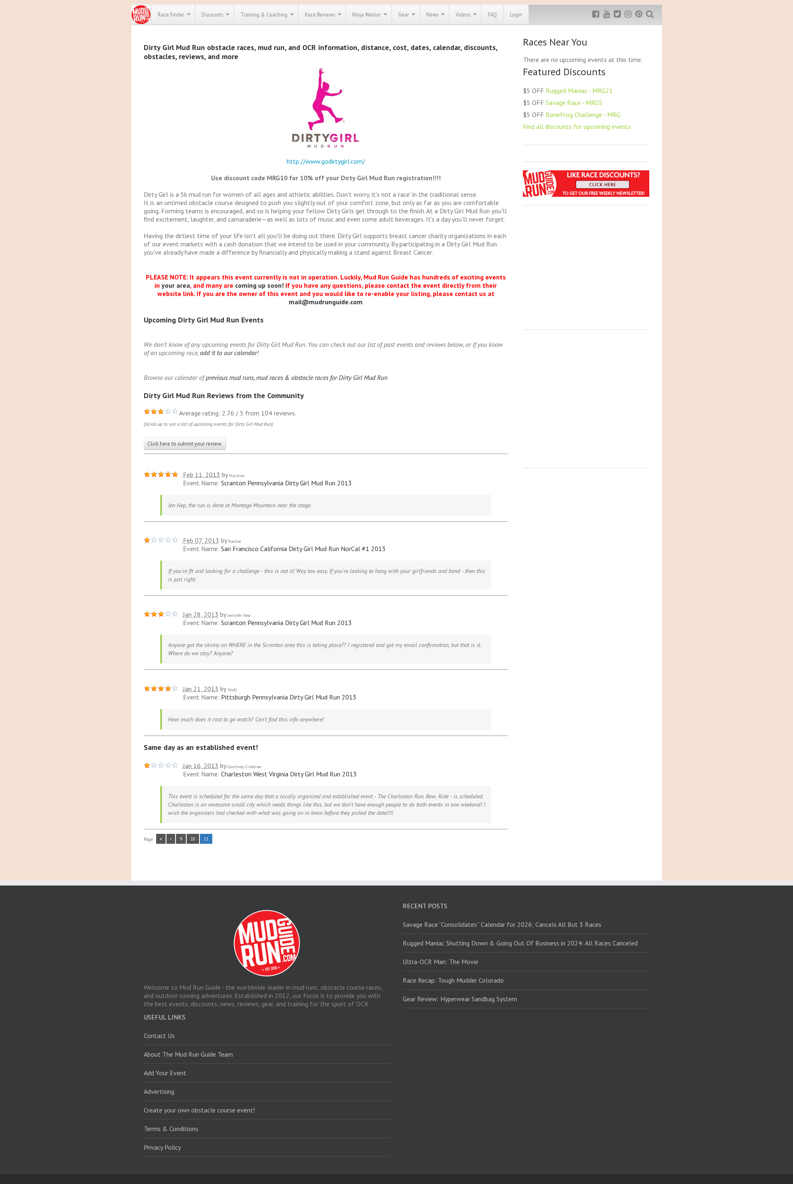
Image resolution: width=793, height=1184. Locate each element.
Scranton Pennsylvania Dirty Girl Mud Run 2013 (286, 483)
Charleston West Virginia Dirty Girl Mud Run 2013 (289, 774)
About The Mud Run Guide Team (188, 1054)
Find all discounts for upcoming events (577, 126)
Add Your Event (165, 1073)
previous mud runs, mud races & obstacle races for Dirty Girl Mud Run (296, 377)
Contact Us (159, 1035)
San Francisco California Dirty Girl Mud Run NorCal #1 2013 (303, 548)
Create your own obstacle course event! (199, 1110)
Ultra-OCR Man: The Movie (440, 961)
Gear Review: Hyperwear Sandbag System (460, 999)
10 (192, 839)
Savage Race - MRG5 (574, 102)
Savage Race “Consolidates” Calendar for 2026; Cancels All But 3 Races (502, 924)
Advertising (159, 1091)
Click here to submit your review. (184, 443)
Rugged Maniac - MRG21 (579, 90)
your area (175, 285)
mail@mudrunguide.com (326, 302)
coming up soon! (259, 285)
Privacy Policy (162, 1147)
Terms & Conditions (171, 1128)
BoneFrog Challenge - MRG (583, 114)
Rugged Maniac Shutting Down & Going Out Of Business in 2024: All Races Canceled (520, 943)
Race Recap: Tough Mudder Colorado (453, 980)
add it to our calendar (228, 353)
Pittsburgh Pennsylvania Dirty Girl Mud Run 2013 (288, 697)
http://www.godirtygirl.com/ (326, 161)
